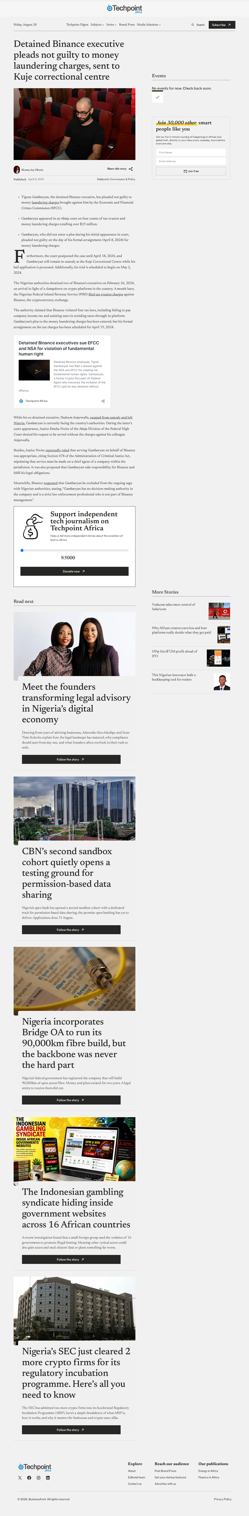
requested (51, 483)
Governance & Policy (122, 179)
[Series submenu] (116, 25)
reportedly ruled (57, 450)
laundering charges (45, 202)
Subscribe (219, 25)
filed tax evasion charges (106, 294)
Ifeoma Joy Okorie (32, 170)
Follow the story (68, 759)
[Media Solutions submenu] (160, 25)
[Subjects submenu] (103, 25)
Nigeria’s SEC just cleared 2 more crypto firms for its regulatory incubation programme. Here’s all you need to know (76, 1373)
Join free (193, 171)
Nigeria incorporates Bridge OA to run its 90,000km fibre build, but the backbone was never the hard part (74, 1044)
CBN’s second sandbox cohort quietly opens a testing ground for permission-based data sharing (67, 873)
